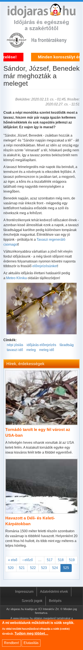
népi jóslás (15, 345)
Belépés (55, 601)
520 (11, 568)
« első (12, 560)
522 (33, 568)
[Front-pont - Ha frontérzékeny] (17, 45)
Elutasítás (31, 643)
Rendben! (11, 643)
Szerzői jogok (32, 601)
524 (55, 568)
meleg (31, 350)
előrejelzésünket (44, 266)
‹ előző (28, 560)
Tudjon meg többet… (31, 633)
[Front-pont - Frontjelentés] (51, 45)
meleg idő (46, 350)
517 (50, 560)
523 (44, 568)
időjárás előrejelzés (41, 345)
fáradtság (67, 345)
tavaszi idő (15, 350)
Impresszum (24, 591)
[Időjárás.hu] (41, 15)
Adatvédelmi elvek (54, 591)
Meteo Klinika (16, 278)
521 (22, 568)
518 (61, 560)
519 (72, 560)
